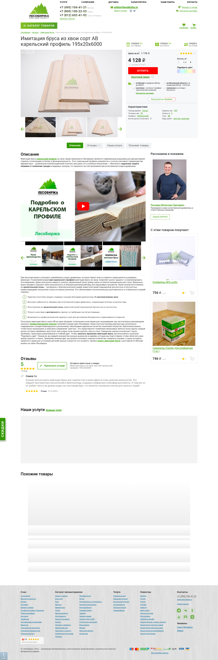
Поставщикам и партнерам (31, 622)
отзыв (44, 538)
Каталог (143, 596)
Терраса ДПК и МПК (87, 619)
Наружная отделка (120, 599)
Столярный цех (119, 604)
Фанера (82, 628)
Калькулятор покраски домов (151, 625)
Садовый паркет (85, 610)
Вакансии (24, 625)
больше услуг (54, 410)
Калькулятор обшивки (161, 99)
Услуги (63, 2)
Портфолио (25, 619)
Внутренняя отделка (121, 602)
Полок (81, 599)
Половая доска (85, 596)
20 (141, 113)
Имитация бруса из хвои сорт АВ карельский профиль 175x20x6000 (45, 530)
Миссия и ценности (28, 599)
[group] (71, 83)
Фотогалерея (145, 616)
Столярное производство (30, 631)
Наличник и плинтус (63, 631)
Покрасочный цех (27, 634)
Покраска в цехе (119, 596)
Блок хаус (59, 599)
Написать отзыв (54, 365)
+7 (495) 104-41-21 (73, 7)
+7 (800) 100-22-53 (73, 11)
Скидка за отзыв (146, 613)
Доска (57, 610)
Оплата (23, 602)
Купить (143, 70)
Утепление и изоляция (88, 622)
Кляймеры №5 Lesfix (165, 282)
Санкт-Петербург (185, 627)
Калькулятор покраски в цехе (151, 628)
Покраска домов (119, 607)
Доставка (113, 2)
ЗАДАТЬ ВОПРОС (160, 217)
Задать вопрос (120, 11)
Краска (58, 622)
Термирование (119, 610)
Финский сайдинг (86, 631)
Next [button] (120, 128)
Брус (57, 602)
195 (175, 110)
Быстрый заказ (140, 76)
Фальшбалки (84, 625)
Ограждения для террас (64, 634)
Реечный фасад (85, 607)
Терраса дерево (85, 616)
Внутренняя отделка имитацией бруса (163, 457)
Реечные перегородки (87, 604)
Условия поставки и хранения (32, 610)
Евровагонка (60, 607)
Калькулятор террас (148, 634)
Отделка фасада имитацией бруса (109, 455)
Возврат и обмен (27, 607)
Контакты (192, 2)
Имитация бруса (61, 613)
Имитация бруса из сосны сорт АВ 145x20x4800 (171, 529)
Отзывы (143, 604)
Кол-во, (182, 59)
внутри (177, 118)
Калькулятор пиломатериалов (152, 631)
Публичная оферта (28, 613)
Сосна (145, 110)
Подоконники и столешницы (90, 602)
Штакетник (83, 634)
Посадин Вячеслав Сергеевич (167, 205)
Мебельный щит (61, 628)
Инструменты (60, 616)
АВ (169, 116)
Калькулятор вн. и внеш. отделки (153, 622)
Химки (180, 631)
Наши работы (167, 2)
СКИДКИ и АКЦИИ (147, 619)
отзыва (86, 538)
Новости (143, 607)
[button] (22, 258)
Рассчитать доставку (145, 93)
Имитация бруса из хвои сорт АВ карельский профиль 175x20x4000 (128, 530)
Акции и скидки (61, 596)
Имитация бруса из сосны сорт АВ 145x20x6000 (88, 529)
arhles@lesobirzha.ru (126, 7)
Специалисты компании (30, 628)
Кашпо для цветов (62, 619)
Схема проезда (183, 604)
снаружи (185, 118)
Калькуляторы (138, 2)
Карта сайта (144, 610)
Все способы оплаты (159, 653)
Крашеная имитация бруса (48, 455)
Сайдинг (82, 613)
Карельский (142, 116)
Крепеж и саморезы (63, 625)
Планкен (58, 636)
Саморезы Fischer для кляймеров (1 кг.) (173, 349)
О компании (87, 2)
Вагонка (58, 604)
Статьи (143, 602)
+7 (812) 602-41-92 (73, 15)
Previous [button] (22, 128)
